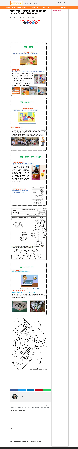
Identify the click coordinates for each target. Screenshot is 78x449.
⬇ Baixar (29, 69)
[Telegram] (33, 22)
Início (2, 7)
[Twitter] (62, 7)
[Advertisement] (30, 32)
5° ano (48, 7)
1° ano (29, 7)
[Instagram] (65, 7)
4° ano (43, 7)
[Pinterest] (30, 22)
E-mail (11, 432)
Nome (11, 428)
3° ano (38, 7)
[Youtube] (64, 7)
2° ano (33, 7)
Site (11, 437)
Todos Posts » (22, 398)
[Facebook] (60, 7)
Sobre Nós (7, 7)
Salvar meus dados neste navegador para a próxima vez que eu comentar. (26, 441)
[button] (14, 390)
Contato (13, 7)
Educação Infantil (21, 7)
